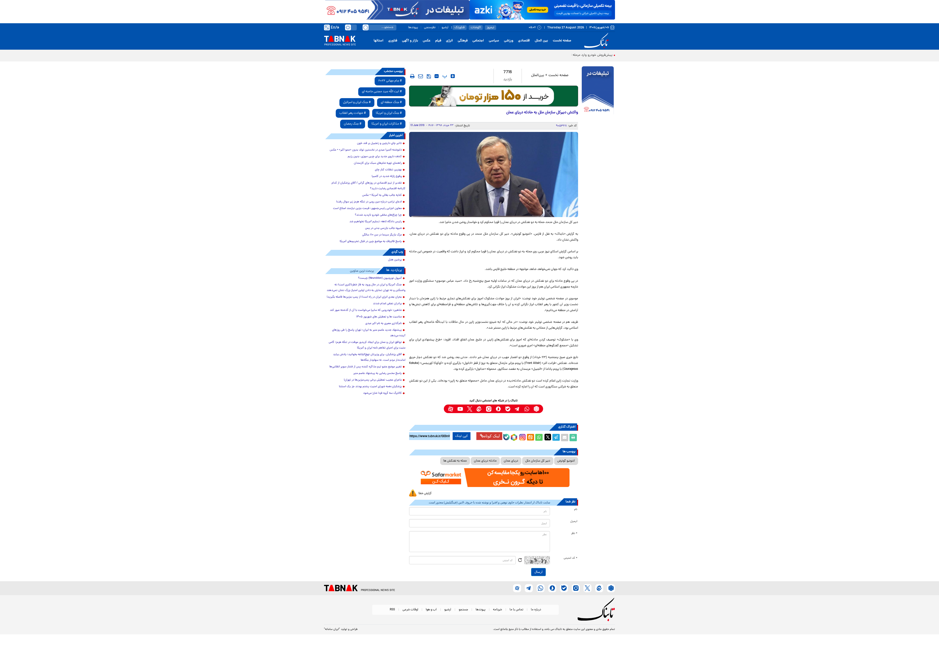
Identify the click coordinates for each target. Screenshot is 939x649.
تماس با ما (516, 609)
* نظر (574, 533)
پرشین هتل (395, 260)
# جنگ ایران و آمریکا (389, 113)
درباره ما (536, 609)
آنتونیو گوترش (566, 461)
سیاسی (494, 40)
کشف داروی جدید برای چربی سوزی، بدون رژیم (375, 156)
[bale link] (508, 409)
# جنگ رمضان (352, 124)
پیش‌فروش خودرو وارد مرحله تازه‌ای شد (585, 55)
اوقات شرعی (410, 609)
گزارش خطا (425, 493)
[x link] (470, 409)
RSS (392, 609)
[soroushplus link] (498, 409)
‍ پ (444, 76)
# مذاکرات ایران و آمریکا (386, 124)
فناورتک (460, 27)
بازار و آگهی (410, 40)
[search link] (366, 27)
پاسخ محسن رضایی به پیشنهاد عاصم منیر (377, 373)
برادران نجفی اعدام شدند (387, 303)
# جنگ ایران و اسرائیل (357, 102)
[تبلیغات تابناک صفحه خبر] (598, 91)
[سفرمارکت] (493, 477)
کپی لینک (461, 436)
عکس (426, 40)
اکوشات (476, 27)
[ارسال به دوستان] (564, 437)
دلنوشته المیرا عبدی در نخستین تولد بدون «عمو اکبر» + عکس (366, 150)
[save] (428, 76)
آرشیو (445, 27)
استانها (378, 40)
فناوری (392, 40)
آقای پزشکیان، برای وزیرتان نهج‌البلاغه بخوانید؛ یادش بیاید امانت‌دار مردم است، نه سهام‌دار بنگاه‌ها (369, 357)
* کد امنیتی (570, 558)
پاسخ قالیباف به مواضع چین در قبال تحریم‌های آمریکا (371, 241)
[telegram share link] (556, 437)
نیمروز (490, 27)
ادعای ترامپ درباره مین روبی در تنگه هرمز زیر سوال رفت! (369, 202)
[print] (412, 76)
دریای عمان (511, 461)
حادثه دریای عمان (485, 461)
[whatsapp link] (527, 409)
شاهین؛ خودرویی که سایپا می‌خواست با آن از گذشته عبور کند (366, 310)
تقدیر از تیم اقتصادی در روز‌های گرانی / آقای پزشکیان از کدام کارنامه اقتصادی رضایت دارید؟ (368, 186)
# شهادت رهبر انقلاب (352, 113)
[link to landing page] (597, 41)
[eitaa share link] (530, 437)
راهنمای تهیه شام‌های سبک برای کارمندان (378, 163)
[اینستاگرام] (521, 436)
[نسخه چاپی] (573, 437)
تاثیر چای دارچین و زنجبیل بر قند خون (379, 143)
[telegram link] (517, 409)
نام (575, 509)
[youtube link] (460, 409)
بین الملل (541, 40)
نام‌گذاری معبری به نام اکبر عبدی (383, 323)
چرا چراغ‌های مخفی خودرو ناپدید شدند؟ (378, 215)
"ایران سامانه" (332, 629)
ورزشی (508, 40)
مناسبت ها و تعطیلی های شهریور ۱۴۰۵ (379, 317)
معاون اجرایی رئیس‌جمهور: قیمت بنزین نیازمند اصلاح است (367, 208)
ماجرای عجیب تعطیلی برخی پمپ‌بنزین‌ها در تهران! (373, 380)
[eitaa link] (479, 409)
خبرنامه (497, 609)
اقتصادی (524, 40)
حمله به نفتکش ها (455, 461)
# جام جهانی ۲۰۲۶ (390, 81)
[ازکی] (542, 10)
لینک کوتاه (492, 436)
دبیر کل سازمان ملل (537, 461)
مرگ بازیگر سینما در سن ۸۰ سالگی (382, 235)
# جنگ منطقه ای (391, 102)
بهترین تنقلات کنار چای (388, 170)
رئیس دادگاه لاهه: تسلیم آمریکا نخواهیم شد (375, 222)
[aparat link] (450, 409)
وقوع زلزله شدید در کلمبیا (387, 176)
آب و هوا (431, 609)
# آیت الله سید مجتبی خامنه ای (382, 91)
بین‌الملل (537, 75)
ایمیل (573, 521)
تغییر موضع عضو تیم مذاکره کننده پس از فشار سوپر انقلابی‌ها (365, 367)
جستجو (463, 609)
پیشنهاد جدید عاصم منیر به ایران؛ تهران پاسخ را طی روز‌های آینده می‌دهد (368, 333)
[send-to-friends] (420, 76)
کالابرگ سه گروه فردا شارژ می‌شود (382, 393)
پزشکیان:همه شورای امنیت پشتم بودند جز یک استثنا (370, 386)
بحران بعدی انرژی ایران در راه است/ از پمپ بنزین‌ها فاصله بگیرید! (364, 297)
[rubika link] (536, 409)
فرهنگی (463, 40)
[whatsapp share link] (539, 437)
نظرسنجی (430, 27)
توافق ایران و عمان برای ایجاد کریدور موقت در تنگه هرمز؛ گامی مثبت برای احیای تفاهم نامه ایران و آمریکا (367, 345)
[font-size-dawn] (436, 76)
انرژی (449, 40)
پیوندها (413, 27)
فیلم (438, 40)
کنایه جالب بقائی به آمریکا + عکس (382, 195)
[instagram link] (489, 409)
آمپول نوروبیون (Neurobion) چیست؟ (380, 278)
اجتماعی (478, 40)
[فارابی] (493, 96)
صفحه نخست (562, 40)
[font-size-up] (452, 76)
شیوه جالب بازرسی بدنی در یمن (383, 228)
